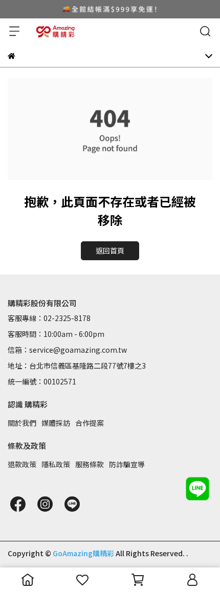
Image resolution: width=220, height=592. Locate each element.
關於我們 (22, 423)
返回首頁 (110, 250)
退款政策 (22, 464)
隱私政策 (55, 464)
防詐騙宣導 (127, 464)
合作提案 (89, 423)
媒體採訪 (55, 423)
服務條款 (89, 464)
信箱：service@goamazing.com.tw (67, 350)
